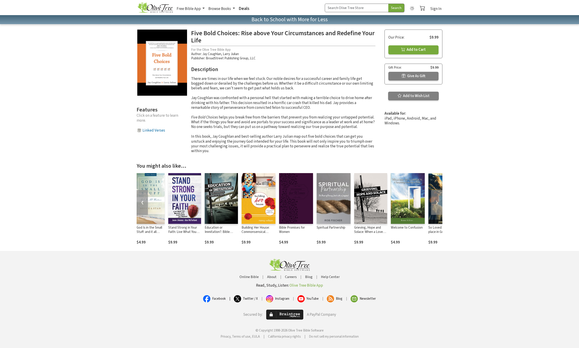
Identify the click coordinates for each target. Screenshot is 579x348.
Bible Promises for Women (292, 229)
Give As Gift (415, 76)
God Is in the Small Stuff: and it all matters (149, 232)
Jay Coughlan (211, 54)
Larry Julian (231, 54)
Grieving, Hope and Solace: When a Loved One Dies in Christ (369, 232)
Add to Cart (416, 49)
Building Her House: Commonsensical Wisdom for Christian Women (256, 234)
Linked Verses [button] (153, 130)
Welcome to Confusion (407, 227)
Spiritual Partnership (331, 227)
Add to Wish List (416, 96)
